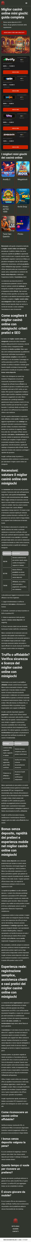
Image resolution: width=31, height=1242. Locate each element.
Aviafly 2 (6, 179)
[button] (26, 3)
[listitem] (15, 66)
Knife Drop (22, 207)
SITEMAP (25, 1240)
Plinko (20, 234)
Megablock (22, 179)
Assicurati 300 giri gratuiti (14, 33)
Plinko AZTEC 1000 (6, 209)
